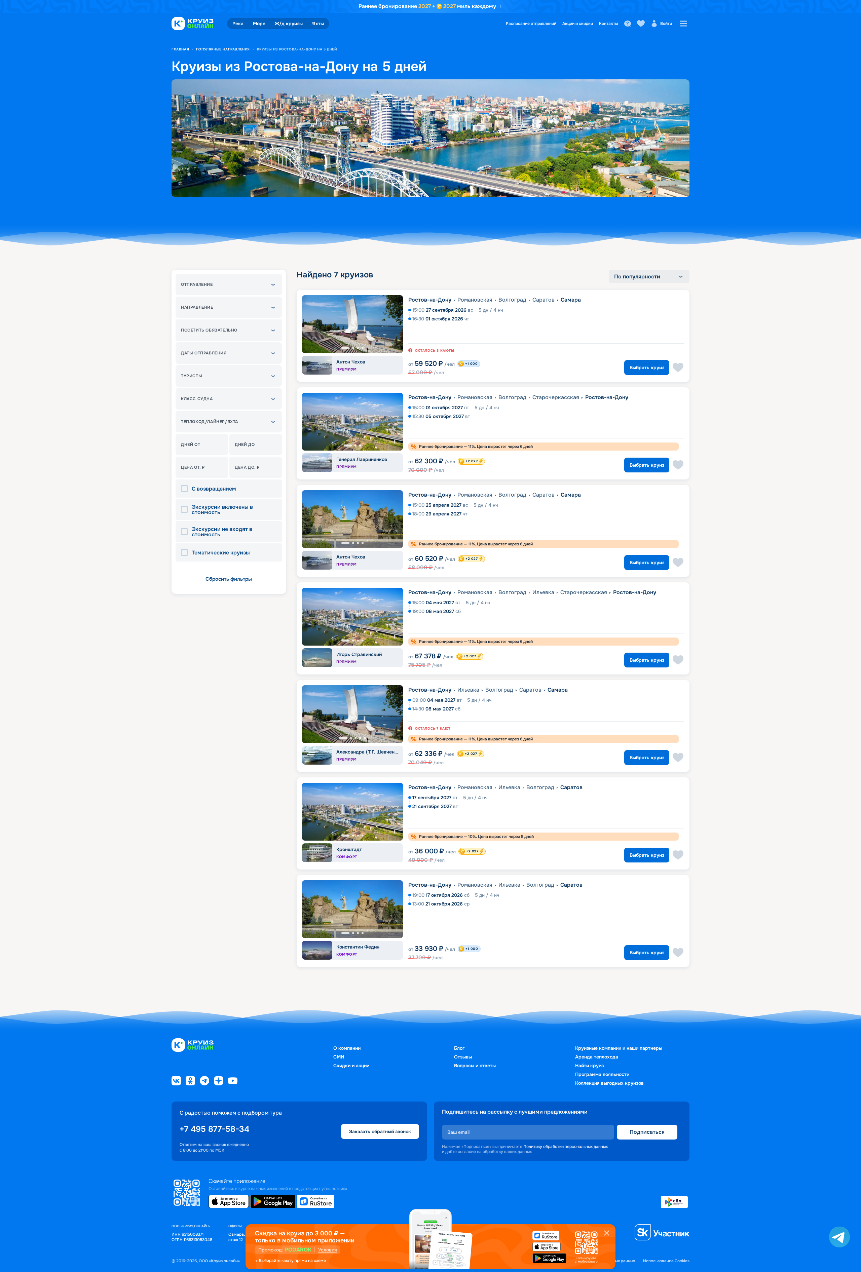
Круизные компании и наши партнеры (618, 1048)
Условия (327, 1250)
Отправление (197, 284)
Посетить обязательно (209, 330)
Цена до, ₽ (247, 467)
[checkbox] (186, 489)
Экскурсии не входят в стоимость (222, 532)
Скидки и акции (351, 1065)
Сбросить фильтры (228, 579)
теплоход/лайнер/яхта (209, 421)
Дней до (245, 444)
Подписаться (647, 1131)
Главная (180, 49)
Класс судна (197, 398)
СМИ (338, 1056)
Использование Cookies (666, 1261)
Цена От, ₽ (193, 467)
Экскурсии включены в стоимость (222, 509)
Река (238, 24)
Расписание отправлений (531, 23)
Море (259, 24)
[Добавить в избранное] (678, 367)
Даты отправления (204, 353)
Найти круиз (589, 1065)
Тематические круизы (221, 552)
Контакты (608, 23)
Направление (197, 307)
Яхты (318, 24)
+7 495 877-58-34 (214, 1129)
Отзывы (463, 1056)
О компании (347, 1048)
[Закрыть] (606, 1233)
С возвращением (214, 489)
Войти (666, 23)
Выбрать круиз (647, 367)
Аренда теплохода (596, 1056)
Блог (459, 1048)
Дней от (190, 444)
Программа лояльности (602, 1074)
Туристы (191, 376)
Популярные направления (223, 49)
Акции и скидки (577, 23)
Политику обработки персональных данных (565, 1146)
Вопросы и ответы (475, 1065)
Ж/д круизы (289, 24)
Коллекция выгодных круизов (609, 1083)
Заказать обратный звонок (380, 1131)
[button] (229, 284)
